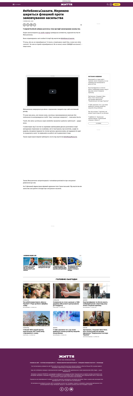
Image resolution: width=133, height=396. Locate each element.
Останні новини (95, 76)
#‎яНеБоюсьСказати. (68, 38)
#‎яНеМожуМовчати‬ (70, 137)
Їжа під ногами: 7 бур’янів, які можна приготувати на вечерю (98, 112)
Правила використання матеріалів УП (67, 362)
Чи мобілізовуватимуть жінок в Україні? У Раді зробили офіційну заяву (35, 303)
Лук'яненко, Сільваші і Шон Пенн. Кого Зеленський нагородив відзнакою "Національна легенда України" (98, 98)
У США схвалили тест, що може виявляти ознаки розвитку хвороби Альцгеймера (98, 106)
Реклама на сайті (34, 362)
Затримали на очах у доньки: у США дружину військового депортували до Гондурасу (66, 303)
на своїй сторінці (44, 33)
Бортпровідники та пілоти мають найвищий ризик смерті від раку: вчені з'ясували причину (98, 90)
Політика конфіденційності (48, 362)
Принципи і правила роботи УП (86, 362)
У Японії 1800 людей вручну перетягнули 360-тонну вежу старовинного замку (33, 331)
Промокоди (100, 362)
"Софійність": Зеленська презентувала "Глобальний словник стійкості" (97, 118)
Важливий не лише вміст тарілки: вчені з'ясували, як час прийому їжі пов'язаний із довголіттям (98, 82)
